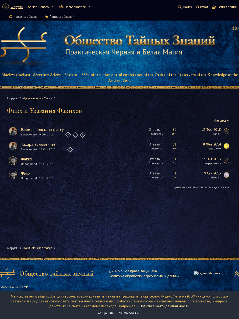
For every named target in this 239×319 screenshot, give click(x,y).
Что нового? (41, 7)
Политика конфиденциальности (164, 306)
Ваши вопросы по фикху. (42, 129)
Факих (26, 159)
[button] (53, 6)
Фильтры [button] (220, 121)
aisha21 (216, 177)
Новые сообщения (26, 17)
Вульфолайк (29, 134)
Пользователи (75, 7)
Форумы (17, 7)
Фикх (25, 173)
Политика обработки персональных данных (144, 275)
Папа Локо (214, 148)
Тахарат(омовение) (38, 144)
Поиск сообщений (61, 17)
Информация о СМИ (14, 287)
